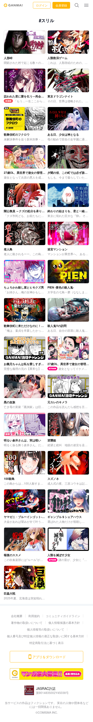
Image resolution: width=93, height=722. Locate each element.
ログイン (41, 5)
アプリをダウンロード (49, 656)
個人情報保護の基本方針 (64, 622)
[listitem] (25, 47)
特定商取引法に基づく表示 (46, 643)
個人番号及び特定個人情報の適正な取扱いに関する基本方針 (45, 636)
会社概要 (16, 616)
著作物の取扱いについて (26, 622)
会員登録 (61, 5)
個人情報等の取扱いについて (45, 629)
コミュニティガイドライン (63, 616)
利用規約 (34, 616)
